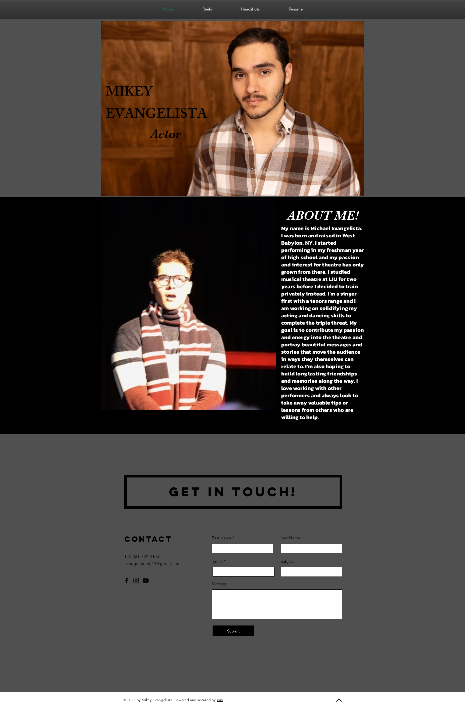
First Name (221, 538)
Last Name (290, 538)
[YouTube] (145, 580)
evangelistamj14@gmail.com (152, 563)
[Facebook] (127, 580)
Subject (287, 561)
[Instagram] (136, 580)
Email (218, 561)
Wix (220, 700)
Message (219, 584)
